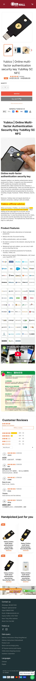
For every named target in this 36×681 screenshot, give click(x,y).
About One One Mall (8, 621)
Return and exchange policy (10, 645)
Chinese (4, 661)
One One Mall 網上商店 (12, 670)
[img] (12, 453)
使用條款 (7, 672)
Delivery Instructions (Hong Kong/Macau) (14, 637)
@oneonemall (12, 608)
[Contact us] (32, 677)
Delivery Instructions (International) (12, 640)
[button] (14, 76)
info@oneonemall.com (12, 613)
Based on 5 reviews (8, 425)
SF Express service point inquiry (11, 648)
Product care (6, 643)
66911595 (13, 605)
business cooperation (8, 653)
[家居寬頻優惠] (18, 594)
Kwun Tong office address (10, 618)
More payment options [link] (16, 103)
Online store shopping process (11, 651)
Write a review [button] (18, 427)
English (4, 664)
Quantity (4, 83)
